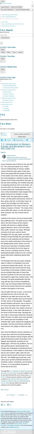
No (10, 404)
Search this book (4, 32)
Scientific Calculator (8, 96)
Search (3, 432)
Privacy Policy (18, 423)
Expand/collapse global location (32, 140)
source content (5, 383)
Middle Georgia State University (15, 157)
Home (9, 140)
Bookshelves (20, 140)
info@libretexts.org (13, 427)
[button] (6, 108)
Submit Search (5, 37)
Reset (2, 49)
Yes (4, 404)
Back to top (4, 389)
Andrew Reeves (11, 155)
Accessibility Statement (13, 425)
